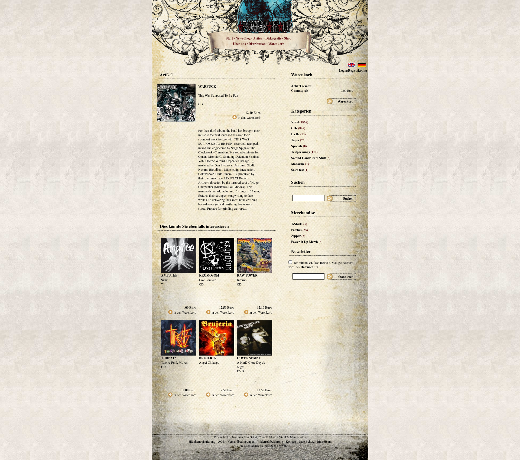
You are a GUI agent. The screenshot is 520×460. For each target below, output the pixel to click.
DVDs (298, 134)
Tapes (298, 140)
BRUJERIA (207, 358)
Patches (299, 230)
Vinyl (299, 122)
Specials (299, 146)
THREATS (169, 358)
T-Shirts (299, 224)
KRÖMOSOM (209, 275)
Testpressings (304, 152)
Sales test (299, 169)
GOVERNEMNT (249, 358)
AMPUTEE (169, 275)
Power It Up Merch (307, 241)
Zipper (298, 236)
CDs (298, 128)
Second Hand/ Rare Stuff (310, 158)
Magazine (300, 164)
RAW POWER (247, 275)
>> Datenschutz (307, 267)
